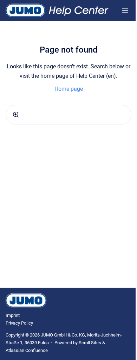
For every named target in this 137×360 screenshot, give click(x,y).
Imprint (13, 315)
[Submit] (15, 114)
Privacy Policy (19, 323)
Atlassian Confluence (27, 350)
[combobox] (68, 114)
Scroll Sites (90, 342)
